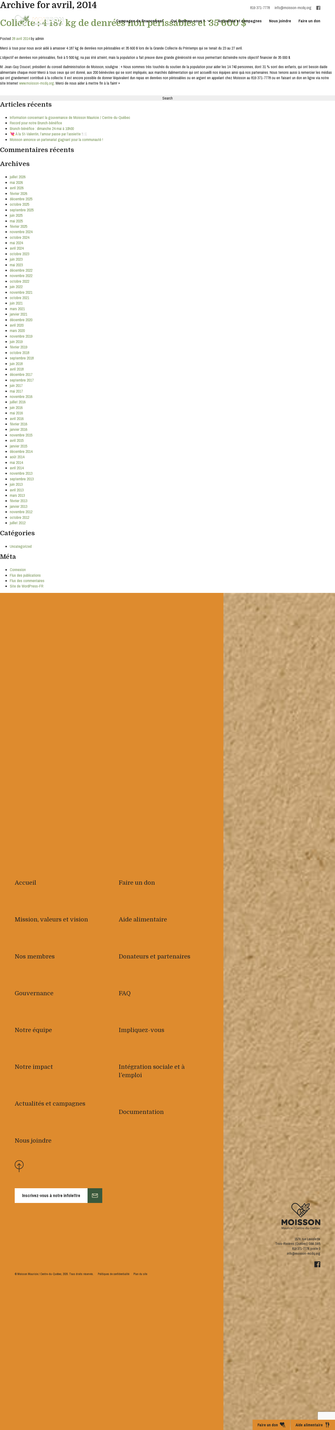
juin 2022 (16, 286)
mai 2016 (16, 413)
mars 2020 (17, 330)
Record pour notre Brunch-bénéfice (36, 123)
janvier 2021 (18, 314)
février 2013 (18, 500)
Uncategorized (21, 546)
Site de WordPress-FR (26, 586)
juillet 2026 (18, 176)
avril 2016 (17, 418)
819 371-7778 (300, 1248)
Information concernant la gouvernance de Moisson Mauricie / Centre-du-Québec (70, 117)
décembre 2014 (21, 451)
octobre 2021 (19, 297)
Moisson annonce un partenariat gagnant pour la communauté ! (56, 139)
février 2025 (18, 226)
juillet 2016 (18, 402)
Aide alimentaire (309, 1425)
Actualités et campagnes (240, 21)
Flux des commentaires (27, 580)
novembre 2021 (21, 292)
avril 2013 (17, 490)
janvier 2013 (18, 506)
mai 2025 (16, 221)
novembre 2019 (21, 336)
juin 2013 (16, 484)
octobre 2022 (19, 281)
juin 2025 (16, 215)
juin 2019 (16, 341)
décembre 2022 (21, 270)
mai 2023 (16, 265)
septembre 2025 (22, 210)
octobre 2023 (19, 253)
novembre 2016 (21, 396)
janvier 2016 (18, 429)
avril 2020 (17, 325)
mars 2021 (17, 308)
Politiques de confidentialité (113, 1274)
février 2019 (18, 347)
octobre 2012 (19, 517)
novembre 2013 (21, 473)
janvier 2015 (18, 446)
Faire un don (309, 21)
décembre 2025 (21, 199)
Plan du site (140, 1274)
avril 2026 (17, 188)
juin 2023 (16, 259)
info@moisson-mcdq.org (293, 7)
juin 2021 (16, 303)
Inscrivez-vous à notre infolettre (51, 1195)
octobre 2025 (19, 204)
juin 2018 (16, 363)
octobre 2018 (19, 352)
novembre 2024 (21, 231)
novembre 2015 (21, 435)
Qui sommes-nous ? (188, 21)
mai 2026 (16, 182)
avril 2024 (17, 248)
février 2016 (18, 424)
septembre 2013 (22, 479)
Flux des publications (25, 575)
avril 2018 (17, 369)
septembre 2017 (22, 380)
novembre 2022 (21, 275)
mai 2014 (16, 462)
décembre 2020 (21, 319)
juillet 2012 (18, 522)
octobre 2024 (19, 237)
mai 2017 (16, 391)
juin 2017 (16, 385)
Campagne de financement (139, 21)
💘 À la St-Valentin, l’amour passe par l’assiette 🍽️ (48, 134)
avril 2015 (17, 440)
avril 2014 (17, 468)
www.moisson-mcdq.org (36, 83)
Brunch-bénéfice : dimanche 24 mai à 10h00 (42, 128)
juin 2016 (16, 407)
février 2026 (18, 193)
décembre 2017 (21, 374)
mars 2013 (17, 495)
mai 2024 (16, 242)
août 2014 (17, 457)
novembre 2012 (21, 511)
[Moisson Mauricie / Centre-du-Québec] (39, 21)
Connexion (18, 569)
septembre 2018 (22, 358)
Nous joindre (280, 21)
